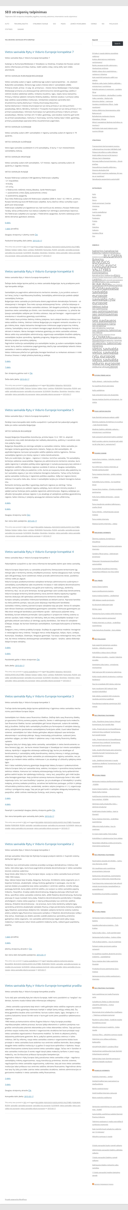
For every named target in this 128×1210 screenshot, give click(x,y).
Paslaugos (113, 24)
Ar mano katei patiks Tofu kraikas (104, 834)
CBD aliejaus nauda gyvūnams (103, 600)
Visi (103, 24)
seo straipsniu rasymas (103, 328)
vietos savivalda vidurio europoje (28, 256)
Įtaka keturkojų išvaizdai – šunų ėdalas (106, 630)
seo (94, 306)
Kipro (25, 250)
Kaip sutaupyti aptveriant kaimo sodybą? (107, 437)
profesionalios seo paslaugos (106, 281)
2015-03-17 (37, 240)
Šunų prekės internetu (100, 519)
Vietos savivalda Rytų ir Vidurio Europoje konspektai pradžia (43, 985)
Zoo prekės (98, 580)
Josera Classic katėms (100, 586)
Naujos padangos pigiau (103, 1184)
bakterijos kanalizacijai (105, 251)
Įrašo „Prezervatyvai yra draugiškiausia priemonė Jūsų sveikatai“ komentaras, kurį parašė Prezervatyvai (106, 742)
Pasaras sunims (100, 453)
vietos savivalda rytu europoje (24, 394)
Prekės (94, 221)
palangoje (119, 280)
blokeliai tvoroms (98, 257)
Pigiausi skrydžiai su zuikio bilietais (105, 152)
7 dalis (7, 367)
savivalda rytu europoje (13, 253)
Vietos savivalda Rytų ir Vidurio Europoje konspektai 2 (39, 844)
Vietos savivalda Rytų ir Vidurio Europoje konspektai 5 (39, 410)
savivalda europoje (72, 250)
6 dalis (7, 222)
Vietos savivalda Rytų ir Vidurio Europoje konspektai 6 (39, 271)
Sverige (94, 24)
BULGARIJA (40, 247)
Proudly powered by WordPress (16, 1199)
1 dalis (7, 228)
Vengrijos (51, 253)
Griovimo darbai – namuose (102, 101)
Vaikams (21, 29)
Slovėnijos (44, 253)
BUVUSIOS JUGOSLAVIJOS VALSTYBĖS (66, 247)
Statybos (8, 29)
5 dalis (7, 361)
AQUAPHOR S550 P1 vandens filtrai (105, 1046)
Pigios (63, 24)
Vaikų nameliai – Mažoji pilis (102, 98)
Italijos (20, 250)
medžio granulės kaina (109, 280)
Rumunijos (47, 250)
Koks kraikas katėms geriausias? (104, 618)
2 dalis (7, 798)
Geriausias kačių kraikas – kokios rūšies (106, 937)
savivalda (61, 250)
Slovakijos (35, 253)
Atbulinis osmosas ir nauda (102, 1136)
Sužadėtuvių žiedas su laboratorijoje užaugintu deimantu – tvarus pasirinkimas (105, 1004)
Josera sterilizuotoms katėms (103, 591)
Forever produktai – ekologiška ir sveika (107, 95)
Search (95, 40)
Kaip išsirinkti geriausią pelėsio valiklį (105, 417)
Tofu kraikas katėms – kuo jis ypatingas (106, 942)
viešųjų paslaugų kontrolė (39, 967)
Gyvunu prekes (100, 775)
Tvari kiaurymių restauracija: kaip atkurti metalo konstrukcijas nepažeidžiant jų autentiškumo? (107, 886)
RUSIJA (54, 250)
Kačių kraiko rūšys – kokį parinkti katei (106, 933)
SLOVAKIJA (27, 253)
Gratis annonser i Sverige (101, 203)
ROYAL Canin (97, 609)
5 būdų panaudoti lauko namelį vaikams (107, 1145)
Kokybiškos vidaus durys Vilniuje (104, 652)
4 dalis (7, 503)
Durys (94, 200)
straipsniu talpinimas (106, 343)
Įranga (94, 209)
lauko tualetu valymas (115, 277)
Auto (7, 24)
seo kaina (102, 306)
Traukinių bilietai (21, 24)
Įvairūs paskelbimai (78, 24)
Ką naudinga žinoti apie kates (103, 386)
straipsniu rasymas (113, 340)
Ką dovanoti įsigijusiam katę (102, 604)
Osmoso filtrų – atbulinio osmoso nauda (107, 1034)
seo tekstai (97, 332)
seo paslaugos (104, 320)
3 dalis (7, 647)
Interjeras (95, 206)
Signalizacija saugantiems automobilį (105, 179)
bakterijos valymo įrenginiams (106, 253)
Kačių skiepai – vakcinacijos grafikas (105, 381)
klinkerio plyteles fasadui (100, 277)
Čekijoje (8, 250)
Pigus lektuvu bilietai (102, 411)
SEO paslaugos (100, 639)
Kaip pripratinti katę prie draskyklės (105, 395)
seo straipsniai (99, 326)
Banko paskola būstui (100, 1088)
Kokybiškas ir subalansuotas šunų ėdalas (107, 838)
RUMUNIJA (39, 250)
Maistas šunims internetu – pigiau (104, 524)
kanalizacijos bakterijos (103, 275)
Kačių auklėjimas (98, 390)
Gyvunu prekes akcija (102, 375)
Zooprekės (98, 903)
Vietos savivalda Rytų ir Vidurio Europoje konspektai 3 (39, 696)
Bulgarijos (48, 247)
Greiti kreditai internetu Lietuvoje (104, 1093)
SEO (54, 24)
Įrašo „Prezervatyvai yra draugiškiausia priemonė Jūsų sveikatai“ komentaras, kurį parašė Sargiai (106, 732)
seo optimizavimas (105, 311)
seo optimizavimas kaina (105, 315)
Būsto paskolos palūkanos (102, 1097)
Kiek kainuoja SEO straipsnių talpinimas (106, 672)
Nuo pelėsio (96, 215)
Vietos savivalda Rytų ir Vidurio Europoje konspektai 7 (39, 52)
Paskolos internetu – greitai (102, 1076)
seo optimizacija (100, 308)
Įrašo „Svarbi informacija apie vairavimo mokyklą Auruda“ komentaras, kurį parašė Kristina (107, 753)
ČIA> (28, 515)
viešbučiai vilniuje (100, 366)
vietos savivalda (62, 253)
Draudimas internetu (102, 533)
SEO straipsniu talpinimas (104, 715)
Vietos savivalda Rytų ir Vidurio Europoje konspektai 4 (39, 551)
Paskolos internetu (102, 1070)
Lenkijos (31, 250)
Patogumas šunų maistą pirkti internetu (107, 613)
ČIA (36, 234)
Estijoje (14, 250)
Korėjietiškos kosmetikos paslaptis (105, 894)
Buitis (94, 197)
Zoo (93, 236)
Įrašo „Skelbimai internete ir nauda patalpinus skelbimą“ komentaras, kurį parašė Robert (106, 763)
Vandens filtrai (97, 233)
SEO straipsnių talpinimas (26, 12)
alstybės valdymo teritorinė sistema (60, 961)
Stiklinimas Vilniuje (40, 24)
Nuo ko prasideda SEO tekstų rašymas (106, 684)
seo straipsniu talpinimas (106, 330)
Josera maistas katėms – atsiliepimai (105, 595)
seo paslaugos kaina (104, 323)
